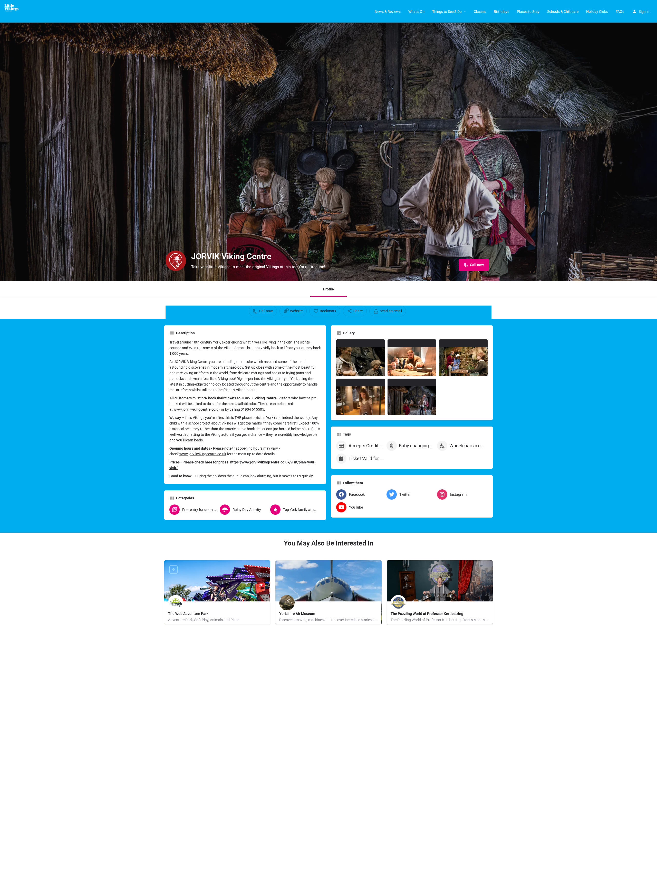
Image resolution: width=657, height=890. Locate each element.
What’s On (416, 11)
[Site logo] (13, 8)
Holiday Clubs (597, 11)
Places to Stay (528, 11)
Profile (328, 289)
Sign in (644, 11)
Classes (480, 11)
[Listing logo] (176, 260)
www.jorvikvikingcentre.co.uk (202, 454)
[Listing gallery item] (360, 357)
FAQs (620, 11)
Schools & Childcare (562, 11)
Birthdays (501, 11)
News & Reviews (388, 11)
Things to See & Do (447, 11)
